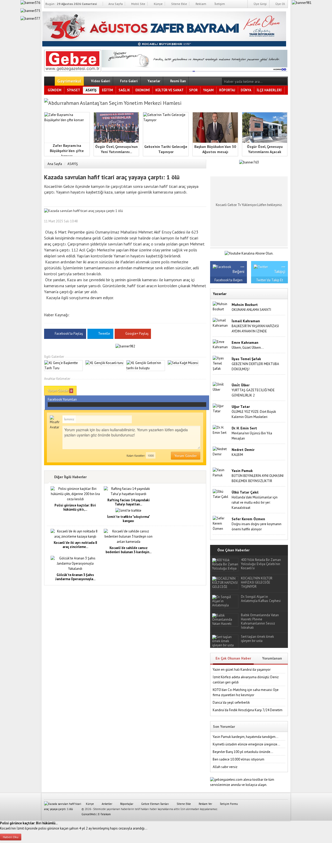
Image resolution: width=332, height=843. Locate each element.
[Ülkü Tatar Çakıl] (221, 494)
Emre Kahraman (245, 342)
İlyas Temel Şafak (246, 359)
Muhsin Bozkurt (245, 304)
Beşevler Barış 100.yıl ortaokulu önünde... (243, 752)
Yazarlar (153, 81)
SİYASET (73, 90)
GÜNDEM (54, 90)
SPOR (193, 90)
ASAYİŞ (91, 90)
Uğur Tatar (241, 406)
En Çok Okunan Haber (233, 658)
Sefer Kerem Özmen (248, 519)
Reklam (200, 4)
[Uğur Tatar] (221, 408)
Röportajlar (126, 804)
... (242, 265)
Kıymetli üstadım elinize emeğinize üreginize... (246, 744)
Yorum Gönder (59, 390)
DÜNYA (246, 90)
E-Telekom (104, 814)
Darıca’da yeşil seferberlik (231, 702)
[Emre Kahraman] (221, 344)
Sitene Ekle (178, 4)
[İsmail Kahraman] (221, 322)
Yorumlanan (272, 658)
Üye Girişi (260, 4)
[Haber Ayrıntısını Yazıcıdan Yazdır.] (202, 221)
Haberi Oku (10, 837)
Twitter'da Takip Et (269, 280)
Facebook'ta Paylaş (69, 333)
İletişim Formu (228, 804)
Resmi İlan (177, 81)
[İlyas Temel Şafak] (221, 363)
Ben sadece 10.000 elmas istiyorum (238, 759)
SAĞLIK (124, 90)
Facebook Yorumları (62, 399)
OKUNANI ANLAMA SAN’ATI (251, 309)
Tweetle (104, 333)
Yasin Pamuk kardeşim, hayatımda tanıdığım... (245, 737)
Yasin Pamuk (242, 470)
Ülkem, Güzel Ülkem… (248, 347)
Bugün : (71, 4)
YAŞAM (208, 90)
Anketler (106, 804)
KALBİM (237, 455)
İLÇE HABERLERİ (269, 90)
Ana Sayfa (115, 4)
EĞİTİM (107, 90)
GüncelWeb (88, 814)
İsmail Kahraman (246, 321)
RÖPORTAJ (227, 90)
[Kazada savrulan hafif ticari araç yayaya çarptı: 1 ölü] (72, 59)
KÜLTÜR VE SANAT (169, 90)
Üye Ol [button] (280, 4)
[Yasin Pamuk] (221, 472)
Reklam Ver (205, 804)
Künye (158, 4)
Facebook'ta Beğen (229, 280)
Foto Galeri (128, 81)
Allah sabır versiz (225, 767)
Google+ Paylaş (136, 333)
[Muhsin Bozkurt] (221, 306)
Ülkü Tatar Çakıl (245, 492)
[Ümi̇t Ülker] (221, 387)
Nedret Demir (243, 449)
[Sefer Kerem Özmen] (221, 523)
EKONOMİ (142, 90)
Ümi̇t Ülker (241, 385)
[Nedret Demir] (221, 451)
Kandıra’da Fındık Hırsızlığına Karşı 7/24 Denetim (247, 710)
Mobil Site (137, 4)
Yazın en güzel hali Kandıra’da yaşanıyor (242, 669)
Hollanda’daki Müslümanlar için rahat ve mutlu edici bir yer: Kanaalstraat (255, 502)
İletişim (219, 4)
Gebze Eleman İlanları (154, 804)
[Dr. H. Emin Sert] (221, 430)
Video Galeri (100, 81)
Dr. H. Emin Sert (244, 428)
